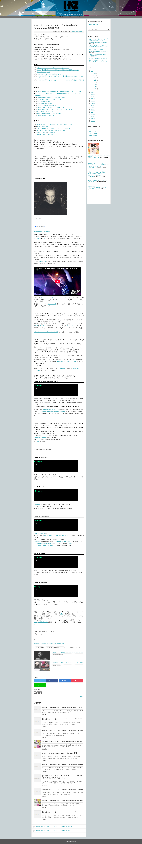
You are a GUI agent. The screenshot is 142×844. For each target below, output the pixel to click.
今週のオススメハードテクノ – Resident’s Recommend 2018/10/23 (62, 719)
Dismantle (45, 105)
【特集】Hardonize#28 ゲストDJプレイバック (69, 93)
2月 (95, 86)
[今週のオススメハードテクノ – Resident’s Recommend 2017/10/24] (37, 732)
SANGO (91, 167)
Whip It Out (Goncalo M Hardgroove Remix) (53, 411)
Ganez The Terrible (42, 132)
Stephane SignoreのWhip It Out (50, 409)
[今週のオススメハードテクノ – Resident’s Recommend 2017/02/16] (37, 766)
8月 (95, 73)
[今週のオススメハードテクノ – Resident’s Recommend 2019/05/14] (37, 791)
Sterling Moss (37, 95)
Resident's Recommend (77, 31)
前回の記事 (37, 541)
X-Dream (39, 105)
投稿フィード (92, 131)
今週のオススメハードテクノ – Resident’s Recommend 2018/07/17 (54, 830)
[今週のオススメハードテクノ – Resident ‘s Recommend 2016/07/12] (37, 709)
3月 (95, 84)
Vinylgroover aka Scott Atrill (58, 130)
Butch (53, 115)
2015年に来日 (42, 261)
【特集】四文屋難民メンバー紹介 (70, 70)
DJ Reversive (51, 132)
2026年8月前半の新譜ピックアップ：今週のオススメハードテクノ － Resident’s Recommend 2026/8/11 (99, 60)
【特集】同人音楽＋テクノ (44, 115)
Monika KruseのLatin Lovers (45, 545)
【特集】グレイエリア (59, 97)
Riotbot (39, 70)
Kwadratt (39, 124)
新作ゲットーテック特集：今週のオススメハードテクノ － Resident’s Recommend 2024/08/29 (98, 173)
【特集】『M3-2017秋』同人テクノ (46, 93)
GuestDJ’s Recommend (72, 16)
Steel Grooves (48, 103)
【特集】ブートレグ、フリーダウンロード (48, 68)
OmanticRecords (45, 101)
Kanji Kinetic (40, 130)
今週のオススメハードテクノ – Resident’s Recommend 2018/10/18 (67, 652)
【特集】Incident (64, 68)
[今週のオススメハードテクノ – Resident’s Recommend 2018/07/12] (65, 680)
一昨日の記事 (37, 504)
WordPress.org (93, 135)
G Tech (61, 614)
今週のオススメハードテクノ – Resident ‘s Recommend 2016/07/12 (62, 707)
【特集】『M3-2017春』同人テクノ (46, 107)
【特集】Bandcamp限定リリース (52, 74)
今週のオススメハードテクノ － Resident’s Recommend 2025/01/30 (62, 800)
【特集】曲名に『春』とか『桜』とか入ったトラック (51, 109)
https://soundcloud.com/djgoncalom (43, 231)
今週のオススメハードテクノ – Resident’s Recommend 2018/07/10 (54, 826)
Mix (80, 16)
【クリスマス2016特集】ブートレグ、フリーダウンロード (58, 124)
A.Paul (39, 238)
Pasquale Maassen (56, 113)
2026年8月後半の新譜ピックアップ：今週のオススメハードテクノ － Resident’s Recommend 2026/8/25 (99, 40)
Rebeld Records (41, 72)
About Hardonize (41, 16)
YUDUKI (91, 182)
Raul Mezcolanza (41, 134)
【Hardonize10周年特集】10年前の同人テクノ (49, 76)
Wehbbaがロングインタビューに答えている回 (46, 332)
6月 (95, 77)
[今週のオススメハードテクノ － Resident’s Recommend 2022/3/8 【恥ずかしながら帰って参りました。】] (37, 778)
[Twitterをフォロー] (35, 692)
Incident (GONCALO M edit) (63, 541)
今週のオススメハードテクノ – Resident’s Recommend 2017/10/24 (62, 730)
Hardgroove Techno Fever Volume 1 (66, 361)
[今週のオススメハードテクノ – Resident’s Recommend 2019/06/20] (37, 814)
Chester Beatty (61, 107)
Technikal (47, 130)
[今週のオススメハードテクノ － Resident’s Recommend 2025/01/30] (37, 802)
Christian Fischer (53, 105)
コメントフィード (93, 133)
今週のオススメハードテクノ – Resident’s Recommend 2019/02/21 (67, 662)
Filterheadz (40, 74)
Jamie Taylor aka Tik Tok (43, 113)
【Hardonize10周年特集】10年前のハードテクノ (50, 80)
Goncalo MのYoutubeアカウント (49, 298)
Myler (38, 111)
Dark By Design (45, 126)
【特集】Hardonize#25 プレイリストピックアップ (50, 128)
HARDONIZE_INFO (94, 157)
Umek (36, 326)
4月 (95, 82)
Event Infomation (50, 16)
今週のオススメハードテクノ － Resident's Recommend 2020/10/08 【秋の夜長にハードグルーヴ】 (98, 165)
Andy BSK (69, 109)
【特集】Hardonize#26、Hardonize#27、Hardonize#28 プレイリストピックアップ (59, 91)
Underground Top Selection (41, 622)
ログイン (91, 129)
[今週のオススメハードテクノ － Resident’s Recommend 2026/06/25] (37, 744)
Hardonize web (72, 841)
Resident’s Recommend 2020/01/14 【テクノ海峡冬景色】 (60, 753)
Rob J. (48, 72)
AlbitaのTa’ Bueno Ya (39, 533)
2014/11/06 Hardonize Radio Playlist (97, 180)
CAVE (38, 101)
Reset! (38, 126)
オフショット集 (52, 304)
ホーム (33, 16)
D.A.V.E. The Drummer (47, 111)
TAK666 (81, 696)
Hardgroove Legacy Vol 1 (40, 437)
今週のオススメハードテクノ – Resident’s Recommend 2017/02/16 (62, 764)
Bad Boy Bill (40, 99)
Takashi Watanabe (72, 326)
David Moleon (50, 134)
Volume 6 (62, 368)
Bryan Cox (67, 128)
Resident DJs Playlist (60, 16)
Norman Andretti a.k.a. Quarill (44, 97)
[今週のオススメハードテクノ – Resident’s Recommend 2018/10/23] (37, 721)
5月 (95, 80)
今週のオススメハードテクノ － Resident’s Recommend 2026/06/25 (62, 741)
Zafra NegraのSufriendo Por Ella (44, 543)
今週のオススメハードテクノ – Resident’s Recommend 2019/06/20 (62, 812)
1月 (95, 88)
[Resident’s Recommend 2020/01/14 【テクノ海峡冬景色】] (37, 755)
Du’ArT (44, 238)
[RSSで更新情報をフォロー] (40, 692)
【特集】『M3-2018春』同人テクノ (51, 70)
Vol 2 (37, 441)
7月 (95, 75)
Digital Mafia (40, 103)
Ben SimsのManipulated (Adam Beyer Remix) (56, 535)
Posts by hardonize (93, 24)
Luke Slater (43, 326)
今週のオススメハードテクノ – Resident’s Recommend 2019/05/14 (62, 789)
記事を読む (44, 714)
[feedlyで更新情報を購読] (37, 692)
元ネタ (70, 543)
